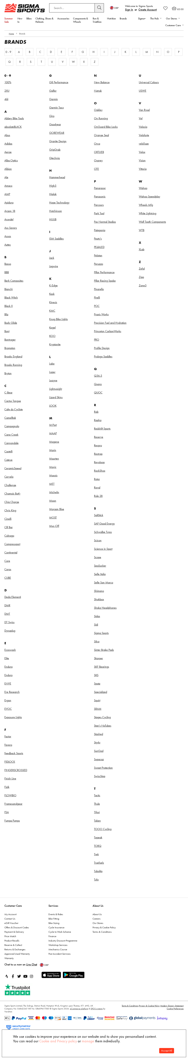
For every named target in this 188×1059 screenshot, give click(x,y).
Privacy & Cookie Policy (104, 927)
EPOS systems (97, 1008)
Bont (6, 331)
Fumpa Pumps (12, 821)
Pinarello (99, 289)
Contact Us (9, 918)
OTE (96, 169)
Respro (98, 445)
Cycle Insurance (56, 927)
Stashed (98, 734)
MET (52, 484)
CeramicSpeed (12, 468)
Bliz (6, 314)
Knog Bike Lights (58, 319)
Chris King (10, 510)
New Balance (102, 82)
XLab (141, 249)
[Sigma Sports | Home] (24, 7)
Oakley (98, 110)
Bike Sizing (53, 923)
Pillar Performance (104, 272)
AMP (7, 194)
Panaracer (100, 188)
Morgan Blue (56, 509)
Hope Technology (59, 202)
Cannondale (11, 443)
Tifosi (97, 812)
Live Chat (31, 964)
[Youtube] (25, 976)
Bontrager (10, 340)
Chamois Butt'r (12, 493)
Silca (96, 641)
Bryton (8, 373)
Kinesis (53, 302)
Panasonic (100, 196)
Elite (6, 658)
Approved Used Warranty (17, 953)
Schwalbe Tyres (103, 532)
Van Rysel (144, 110)
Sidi (96, 625)
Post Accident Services (59, 953)
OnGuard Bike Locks (106, 127)
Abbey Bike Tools (14, 118)
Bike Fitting (53, 918)
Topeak (98, 837)
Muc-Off (54, 526)
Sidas (97, 616)
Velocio (143, 127)
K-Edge (53, 285)
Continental (10, 552)
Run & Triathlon (97, 20)
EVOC (8, 709)
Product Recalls (11, 940)
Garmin (53, 99)
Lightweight (55, 389)
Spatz (97, 683)
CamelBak (10, 418)
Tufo (96, 879)
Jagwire (53, 266)
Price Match (10, 936)
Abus (7, 135)
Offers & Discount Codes (16, 927)
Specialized (100, 692)
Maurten (54, 458)
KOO (52, 336)
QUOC (98, 392)
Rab (96, 412)
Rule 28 (98, 496)
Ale (6, 177)
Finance (52, 936)
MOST (53, 517)
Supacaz (99, 759)
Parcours (99, 205)
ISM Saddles (56, 238)
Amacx (8, 186)
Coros (7, 569)
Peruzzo (98, 264)
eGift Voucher (11, 923)
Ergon (7, 700)
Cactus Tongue (12, 401)
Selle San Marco (103, 582)
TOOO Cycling (102, 829)
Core (7, 561)
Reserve (98, 437)
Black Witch (11, 297)
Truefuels (99, 863)
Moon (52, 501)
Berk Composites (13, 281)
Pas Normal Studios (105, 222)
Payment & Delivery (14, 931)
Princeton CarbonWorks (107, 331)
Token (97, 821)
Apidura (8, 202)
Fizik (6, 787)
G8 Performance (58, 82)
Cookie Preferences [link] (175, 1008)
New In (19, 20)
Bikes (29, 18)
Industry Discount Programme (62, 940)
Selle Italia (100, 574)
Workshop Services (57, 945)
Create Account (147, 10)
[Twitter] (19, 976)
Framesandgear (13, 804)
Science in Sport (103, 549)
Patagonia (99, 230)
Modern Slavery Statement (172, 1005)
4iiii (6, 99)
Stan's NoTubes (102, 726)
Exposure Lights (13, 717)
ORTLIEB (99, 152)
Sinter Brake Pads (104, 650)
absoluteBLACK (13, 127)
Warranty (9, 958)
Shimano (99, 591)
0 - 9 (8, 52)
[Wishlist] (165, 8)
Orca (97, 144)
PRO (96, 340)
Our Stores (98, 923)
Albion (8, 169)
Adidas (8, 144)
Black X (8, 306)
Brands (123, 18)
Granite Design (57, 141)
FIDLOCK (9, 762)
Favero (8, 745)
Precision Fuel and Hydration (110, 323)
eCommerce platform (79, 1008)
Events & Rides (55, 914)
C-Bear (8, 392)
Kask (52, 294)
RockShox (99, 471)
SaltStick (98, 515)
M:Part (53, 425)
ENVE (7, 683)
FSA (6, 812)
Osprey (98, 160)
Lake (52, 364)
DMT (7, 614)
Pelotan (98, 255)
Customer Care (13, 906)
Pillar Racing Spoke (105, 281)
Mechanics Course (57, 949)
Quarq (98, 384)
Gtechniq (54, 158)
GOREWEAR (56, 133)
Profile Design (102, 348)
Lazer (52, 372)
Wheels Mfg (146, 205)
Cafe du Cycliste (13, 409)
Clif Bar (8, 527)
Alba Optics (11, 160)
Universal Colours (149, 82)
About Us (98, 906)
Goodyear (55, 124)
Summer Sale (8, 20)
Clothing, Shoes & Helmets (44, 20)
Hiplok (53, 194)
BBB (6, 272)
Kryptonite (55, 344)
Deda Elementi (12, 597)
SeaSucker (100, 566)
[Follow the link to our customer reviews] (21, 990)
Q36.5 (98, 376)
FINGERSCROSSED (15, 770)
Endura (8, 667)
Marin (52, 450)
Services (53, 906)
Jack (51, 258)
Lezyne (53, 380)
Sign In (129, 10)
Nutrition (111, 18)
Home (11, 33)
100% (7, 82)
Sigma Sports (101, 633)
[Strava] (6, 976)
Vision (142, 160)
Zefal (142, 269)
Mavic (52, 467)
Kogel (52, 327)
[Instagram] (31, 976)
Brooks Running (13, 365)
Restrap (98, 454)
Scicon (98, 540)
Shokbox (99, 599)
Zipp (141, 277)
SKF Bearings (101, 667)
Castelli (8, 451)
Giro (51, 116)
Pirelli (97, 297)
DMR (7, 605)
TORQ (97, 846)
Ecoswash (10, 650)
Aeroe (8, 152)
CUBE (7, 578)
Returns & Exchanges (14, 949)
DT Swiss (9, 622)
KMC (52, 311)
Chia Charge (11, 502)
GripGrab (54, 150)
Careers (96, 918)
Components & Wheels (80, 20)
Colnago (9, 536)
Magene (54, 442)
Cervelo (8, 477)
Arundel (8, 219)
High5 (52, 186)
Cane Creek (11, 435)
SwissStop (99, 776)
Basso (7, 264)
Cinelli (7, 519)
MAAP (53, 433)
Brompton (9, 348)
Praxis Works (101, 314)
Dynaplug (9, 631)
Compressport (12, 544)
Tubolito (98, 871)
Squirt (97, 700)
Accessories (63, 18)
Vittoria (143, 169)
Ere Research (12, 692)
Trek (96, 854)
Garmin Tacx (56, 107)
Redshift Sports (102, 428)
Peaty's (98, 238)
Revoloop (99, 462)
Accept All (166, 1050)
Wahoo (143, 188)
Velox (142, 152)
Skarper (98, 658)
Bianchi (8, 289)
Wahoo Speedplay (149, 196)
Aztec (7, 245)
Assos (7, 236)
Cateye (8, 460)
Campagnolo (11, 426)
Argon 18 (9, 211)
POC (97, 306)
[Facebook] (13, 976)
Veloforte (144, 135)
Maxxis (53, 475)
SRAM (97, 709)
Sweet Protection (103, 768)
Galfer (53, 91)
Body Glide (10, 323)
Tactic (97, 795)
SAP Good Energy (104, 523)
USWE (142, 91)
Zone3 (143, 285)
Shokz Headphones (105, 608)
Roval (97, 487)
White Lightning (147, 213)
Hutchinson (55, 211)
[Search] (99, 7)
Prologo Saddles (103, 356)
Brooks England (13, 356)
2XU (6, 91)
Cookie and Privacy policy (58, 1041)
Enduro (8, 675)
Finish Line (10, 778)
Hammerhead (57, 177)
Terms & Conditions (102, 931)
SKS (96, 675)
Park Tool (99, 213)
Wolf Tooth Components (152, 222)
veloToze (144, 144)
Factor (7, 736)
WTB (141, 230)
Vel (140, 118)
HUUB (52, 219)
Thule (97, 804)
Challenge (10, 485)
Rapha (97, 420)
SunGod (98, 751)
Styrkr (97, 742)
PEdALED (99, 247)
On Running (101, 118)
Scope (97, 557)
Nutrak (98, 91)
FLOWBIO (10, 795)
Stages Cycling (102, 717)
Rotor (97, 479)
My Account (10, 914)
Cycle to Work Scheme (59, 931)
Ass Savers (10, 228)
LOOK (53, 406)
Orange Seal (101, 135)
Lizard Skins (56, 397)
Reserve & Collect (13, 945)
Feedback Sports (13, 753)
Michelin (54, 492)
